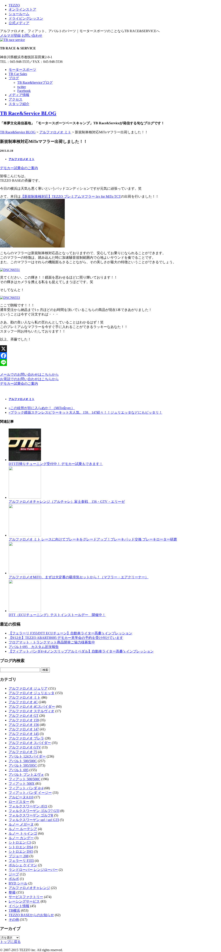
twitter (21, 87)
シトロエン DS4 (21, 847)
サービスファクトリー (26, 897)
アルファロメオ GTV (25, 747)
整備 (12, 892)
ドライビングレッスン (26, 18)
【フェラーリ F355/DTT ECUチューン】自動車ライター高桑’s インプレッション (70, 633)
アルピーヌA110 (21, 797)
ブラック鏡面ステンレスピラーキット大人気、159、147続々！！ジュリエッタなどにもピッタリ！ (85, 412)
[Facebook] (110, 355)
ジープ (14, 874)
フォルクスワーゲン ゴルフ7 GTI (34, 811)
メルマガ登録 (10, 35)
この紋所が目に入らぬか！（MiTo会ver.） (42, 408)
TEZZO (14, 5)
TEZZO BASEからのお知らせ (31, 915)
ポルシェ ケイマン (23, 865)
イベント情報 (19, 906)
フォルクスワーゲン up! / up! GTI (34, 820)
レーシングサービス (24, 901)
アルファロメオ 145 (24, 734)
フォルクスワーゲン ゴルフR (31, 815)
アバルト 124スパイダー (27, 756)
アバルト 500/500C (23, 761)
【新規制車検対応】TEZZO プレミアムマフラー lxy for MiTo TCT (71, 196)
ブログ (14, 78)
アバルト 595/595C (23, 765)
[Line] (110, 362)
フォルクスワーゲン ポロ (28, 806)
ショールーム (19, 14)
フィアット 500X (22, 783)
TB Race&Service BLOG (28, 113)
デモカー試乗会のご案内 (19, 168)
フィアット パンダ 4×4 (26, 788)
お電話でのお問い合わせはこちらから (29, 379)
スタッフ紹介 (19, 104)
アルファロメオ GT (23, 715)
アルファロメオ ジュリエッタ (31, 693)
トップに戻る (10, 942)
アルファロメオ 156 (24, 725)
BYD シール (18, 883)
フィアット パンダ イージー (30, 792)
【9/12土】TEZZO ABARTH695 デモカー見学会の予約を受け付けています (66, 638)
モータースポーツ (22, 69)
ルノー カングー (21, 838)
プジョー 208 (18, 856)
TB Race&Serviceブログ (35, 82)
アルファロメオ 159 (24, 720)
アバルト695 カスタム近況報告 (34, 647)
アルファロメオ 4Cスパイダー (32, 706)
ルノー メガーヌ (21, 824)
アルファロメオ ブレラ (26, 738)
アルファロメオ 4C (23, 702)
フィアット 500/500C (24, 779)
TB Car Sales (18, 74)
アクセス (15, 99)
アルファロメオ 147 (24, 729)
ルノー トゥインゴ (23, 833)
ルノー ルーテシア (23, 829)
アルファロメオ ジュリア (28, 688)
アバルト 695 (18, 770)
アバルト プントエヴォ (26, 774)
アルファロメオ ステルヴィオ (31, 711)
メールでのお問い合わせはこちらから (29, 374)
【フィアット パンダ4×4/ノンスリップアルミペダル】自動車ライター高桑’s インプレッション (81, 651)
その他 (14, 919)
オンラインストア (22, 9)
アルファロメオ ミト (55, 132)
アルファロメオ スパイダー (30, 743)
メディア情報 (19, 95)
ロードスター (19, 802)
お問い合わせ (32, 35)
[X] (110, 348)
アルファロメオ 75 (23, 752)
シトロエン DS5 (21, 851)
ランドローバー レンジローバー (33, 870)
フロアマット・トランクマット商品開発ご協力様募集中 (52, 642)
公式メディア (19, 23)
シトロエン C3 (20, 842)
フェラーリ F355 (21, 860)
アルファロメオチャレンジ (29, 888)
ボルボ (14, 879)
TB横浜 (14, 910)
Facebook (24, 91)
